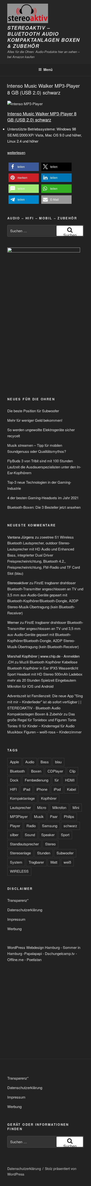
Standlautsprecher (24, 843)
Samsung (49, 825)
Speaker (48, 834)
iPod (57, 789)
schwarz (70, 825)
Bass (45, 761)
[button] (23, 167)
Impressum (16, 919)
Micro (41, 807)
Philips (69, 816)
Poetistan (34, 959)
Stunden (43, 852)
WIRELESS (19, 871)
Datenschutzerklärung (24, 909)
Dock (14, 779)
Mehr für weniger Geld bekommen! (34, 420)
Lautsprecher (20, 807)
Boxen (36, 770)
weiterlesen (16, 152)
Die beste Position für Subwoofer (33, 410)
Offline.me (15, 959)
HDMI (69, 779)
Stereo (50, 843)
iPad (26, 789)
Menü (48, 69)
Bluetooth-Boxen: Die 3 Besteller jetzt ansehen (44, 507)
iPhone (41, 789)
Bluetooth (17, 770)
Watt (53, 862)
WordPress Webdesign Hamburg (33, 947)
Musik (39, 816)
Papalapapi (33, 953)
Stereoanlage (20, 852)
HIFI (13, 789)
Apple (14, 761)
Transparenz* (18, 900)
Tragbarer (36, 862)
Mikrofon (59, 807)
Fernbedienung (36, 779)
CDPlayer (55, 770)
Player (15, 825)
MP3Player (19, 816)
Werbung (14, 928)
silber (14, 834)
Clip (72, 770)
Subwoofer (65, 852)
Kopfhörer (49, 798)
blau (58, 761)
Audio (29, 761)
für (57, 779)
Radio (31, 825)
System (16, 862)
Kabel (71, 789)
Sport (65, 834)
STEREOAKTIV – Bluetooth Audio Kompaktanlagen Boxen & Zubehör (43, 36)
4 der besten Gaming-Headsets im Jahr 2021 (43, 497)
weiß (67, 862)
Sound (30, 834)
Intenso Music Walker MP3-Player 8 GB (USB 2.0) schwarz (43, 89)
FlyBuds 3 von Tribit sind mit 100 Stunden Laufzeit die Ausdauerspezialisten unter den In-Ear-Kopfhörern (44, 466)
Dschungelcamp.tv (60, 953)
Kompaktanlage (22, 798)
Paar (54, 816)
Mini (76, 807)
